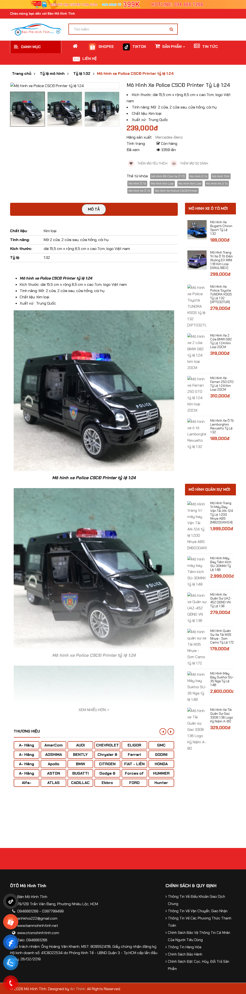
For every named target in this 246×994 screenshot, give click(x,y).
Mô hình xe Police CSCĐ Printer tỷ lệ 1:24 (135, 74)
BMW (80, 763)
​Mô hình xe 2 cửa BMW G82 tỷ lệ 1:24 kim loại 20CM (221, 341)
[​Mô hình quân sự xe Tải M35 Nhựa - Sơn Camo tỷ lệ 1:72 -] (197, 647)
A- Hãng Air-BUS (26, 747)
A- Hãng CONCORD (26, 776)
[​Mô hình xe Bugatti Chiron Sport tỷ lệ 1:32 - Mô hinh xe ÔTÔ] (197, 229)
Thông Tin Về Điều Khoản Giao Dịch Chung (196, 900)
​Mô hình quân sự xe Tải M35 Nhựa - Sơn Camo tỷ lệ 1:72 (222, 636)
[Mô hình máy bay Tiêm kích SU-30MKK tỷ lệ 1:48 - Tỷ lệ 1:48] (197, 571)
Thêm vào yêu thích (152, 163)
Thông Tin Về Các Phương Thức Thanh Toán (199, 922)
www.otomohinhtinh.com (38, 932)
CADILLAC (80, 782)
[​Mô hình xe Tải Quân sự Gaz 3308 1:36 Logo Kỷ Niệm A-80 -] (197, 729)
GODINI (161, 754)
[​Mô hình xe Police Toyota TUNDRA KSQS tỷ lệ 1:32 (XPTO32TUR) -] (197, 306)
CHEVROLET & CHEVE (107, 747)
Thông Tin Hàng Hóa (184, 947)
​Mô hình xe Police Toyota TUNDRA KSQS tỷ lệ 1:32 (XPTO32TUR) (221, 294)
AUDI (80, 745)
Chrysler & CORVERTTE (107, 757)
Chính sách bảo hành (185, 954)
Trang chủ (21, 74)
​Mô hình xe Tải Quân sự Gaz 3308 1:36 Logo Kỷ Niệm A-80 (221, 715)
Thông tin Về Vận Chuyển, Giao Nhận (198, 911)
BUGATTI (80, 773)
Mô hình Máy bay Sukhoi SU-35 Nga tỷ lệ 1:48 (222, 679)
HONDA (161, 763)
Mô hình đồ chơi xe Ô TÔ (168, 176)
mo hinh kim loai (189, 183)
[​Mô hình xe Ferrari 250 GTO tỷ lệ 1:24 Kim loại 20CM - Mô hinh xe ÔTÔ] (197, 394)
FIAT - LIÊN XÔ (134, 766)
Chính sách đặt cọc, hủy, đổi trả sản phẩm (198, 965)
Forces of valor (134, 776)
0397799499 (53, 911)
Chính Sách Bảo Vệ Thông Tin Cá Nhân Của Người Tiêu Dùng (199, 936)
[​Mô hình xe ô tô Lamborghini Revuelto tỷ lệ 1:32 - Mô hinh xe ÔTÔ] (197, 433)
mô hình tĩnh (220, 176)
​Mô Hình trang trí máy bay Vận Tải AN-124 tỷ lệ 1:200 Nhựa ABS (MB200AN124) (221, 512)
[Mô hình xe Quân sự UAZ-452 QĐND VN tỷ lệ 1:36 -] (197, 607)
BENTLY (80, 754)
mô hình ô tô (137, 183)
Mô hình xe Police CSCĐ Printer (176, 191)
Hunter (161, 782)
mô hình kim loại (162, 183)
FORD (134, 782)
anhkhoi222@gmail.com (37, 918)
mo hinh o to (198, 176)
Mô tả (94, 209)
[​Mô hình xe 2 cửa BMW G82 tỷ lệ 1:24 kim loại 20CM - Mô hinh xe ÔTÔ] (197, 351)
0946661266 (27, 911)
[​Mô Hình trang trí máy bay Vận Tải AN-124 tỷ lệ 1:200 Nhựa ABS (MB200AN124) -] (197, 525)
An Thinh (77, 988)
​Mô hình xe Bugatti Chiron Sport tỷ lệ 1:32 (221, 228)
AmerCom (53, 745)
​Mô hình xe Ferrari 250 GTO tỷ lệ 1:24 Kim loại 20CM (222, 384)
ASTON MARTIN (53, 776)
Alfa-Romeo (26, 785)
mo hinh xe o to (217, 183)
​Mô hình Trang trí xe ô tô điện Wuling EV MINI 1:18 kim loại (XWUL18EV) (221, 260)
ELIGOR (134, 745)
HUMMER (161, 773)
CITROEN (107, 763)
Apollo (53, 763)
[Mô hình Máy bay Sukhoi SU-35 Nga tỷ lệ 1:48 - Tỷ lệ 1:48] (197, 686)
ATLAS (53, 782)
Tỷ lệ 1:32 (81, 74)
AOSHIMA (53, 754)
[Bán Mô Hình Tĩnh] (35, 29)
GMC (161, 745)
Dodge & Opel (107, 776)
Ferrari (134, 754)
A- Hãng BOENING (26, 766)
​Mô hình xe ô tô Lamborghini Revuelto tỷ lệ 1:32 (222, 426)
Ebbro (107, 782)
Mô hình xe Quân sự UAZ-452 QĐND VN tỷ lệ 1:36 (221, 600)
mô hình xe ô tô (139, 191)
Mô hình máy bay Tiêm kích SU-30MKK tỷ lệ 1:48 (220, 564)
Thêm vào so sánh (193, 163)
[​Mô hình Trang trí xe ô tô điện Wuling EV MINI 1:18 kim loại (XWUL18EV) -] (197, 259)
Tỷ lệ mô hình (52, 74)
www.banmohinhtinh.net (37, 925)
